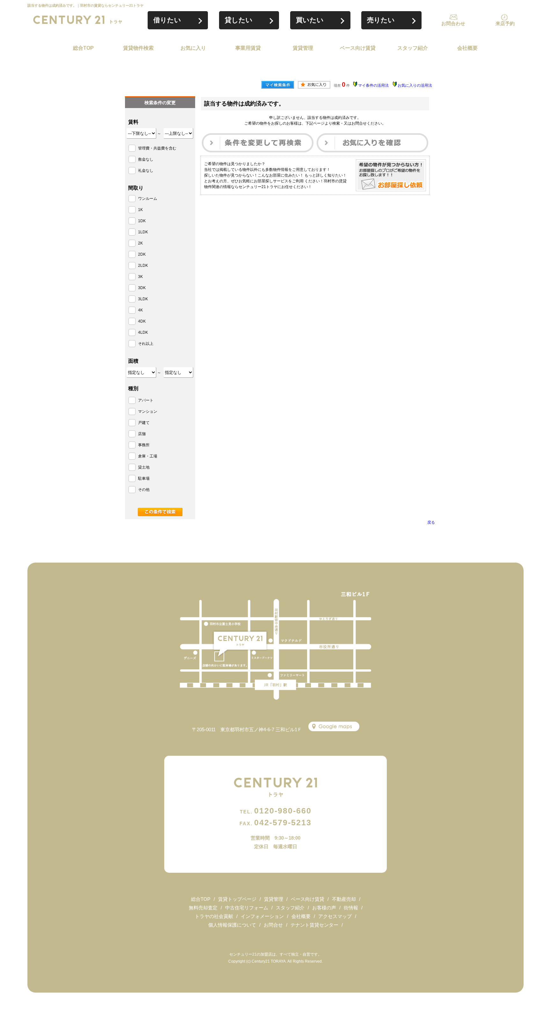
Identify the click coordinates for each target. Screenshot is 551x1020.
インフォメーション (262, 916)
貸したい (239, 20)
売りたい (381, 20)
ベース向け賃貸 (358, 48)
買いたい (310, 20)
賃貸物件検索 (138, 48)
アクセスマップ (335, 916)
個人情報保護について (232, 925)
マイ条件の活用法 (373, 85)
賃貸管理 (303, 48)
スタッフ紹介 (412, 48)
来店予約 (505, 23)
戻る (431, 522)
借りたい (167, 20)
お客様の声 (324, 907)
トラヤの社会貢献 (214, 916)
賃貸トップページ (237, 899)
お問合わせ (453, 23)
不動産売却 (344, 899)
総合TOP (83, 48)
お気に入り (193, 48)
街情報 (351, 907)
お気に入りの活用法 (415, 85)
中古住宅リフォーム (246, 907)
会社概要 (467, 48)
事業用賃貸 (248, 48)
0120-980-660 (276, 810)
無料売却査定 (203, 907)
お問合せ (273, 925)
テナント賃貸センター (314, 925)
